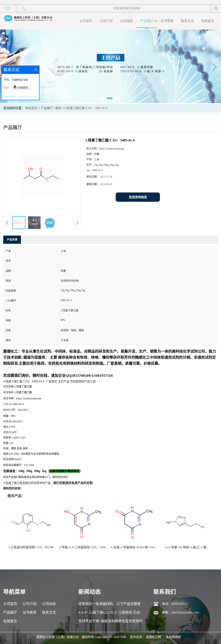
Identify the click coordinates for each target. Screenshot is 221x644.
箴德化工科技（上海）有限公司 (57, 637)
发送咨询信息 (138, 197)
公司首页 (85, 21)
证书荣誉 (167, 21)
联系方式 (187, 21)
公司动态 (126, 21)
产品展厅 (146, 21)
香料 (58, 108)
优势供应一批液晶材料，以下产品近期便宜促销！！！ (109, 605)
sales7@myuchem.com (185, 612)
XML (123, 637)
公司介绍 (106, 21)
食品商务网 (173, 637)
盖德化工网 (153, 637)
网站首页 (31, 108)
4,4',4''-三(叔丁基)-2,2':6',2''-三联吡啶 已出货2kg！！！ (109, 614)
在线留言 (207, 21)
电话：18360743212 (175, 603)
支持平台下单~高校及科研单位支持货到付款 (110, 622)
